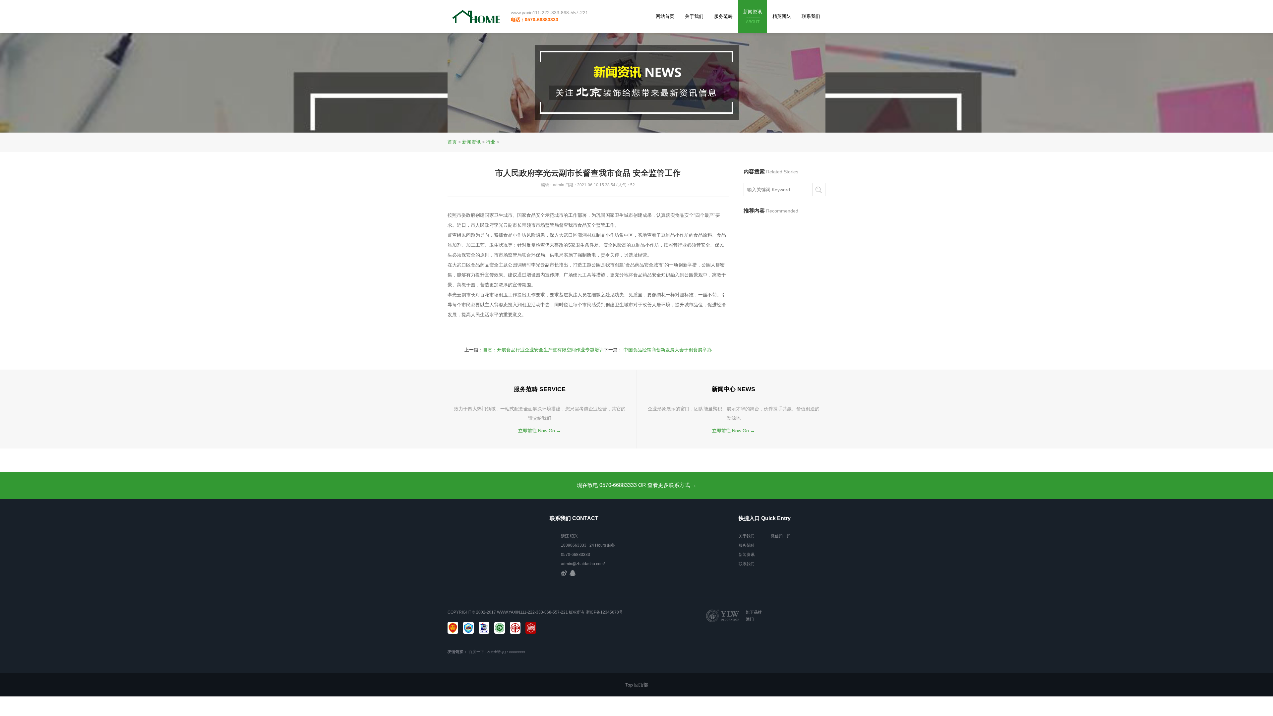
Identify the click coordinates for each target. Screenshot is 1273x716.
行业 (490, 142)
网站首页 (665, 16)
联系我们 (811, 16)
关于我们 (694, 16)
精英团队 (781, 16)
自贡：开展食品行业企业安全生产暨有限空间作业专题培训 (543, 349)
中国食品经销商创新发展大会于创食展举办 (668, 349)
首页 (452, 142)
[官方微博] (564, 573)
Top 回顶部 (636, 684)
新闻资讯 (752, 16)
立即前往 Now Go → (539, 430)
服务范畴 (723, 16)
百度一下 (476, 651)
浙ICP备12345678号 (604, 612)
